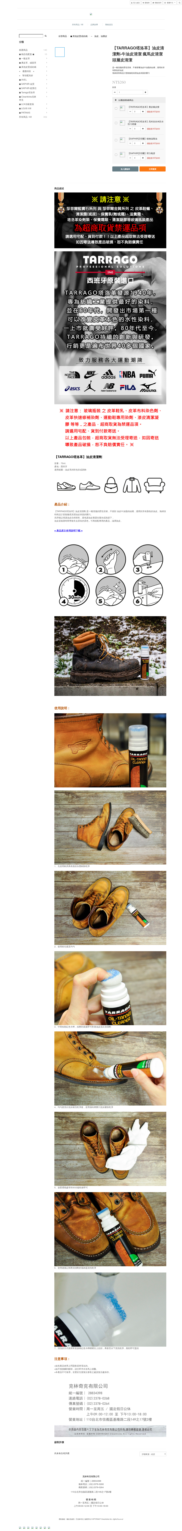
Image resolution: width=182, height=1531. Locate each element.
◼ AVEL (23, 79)
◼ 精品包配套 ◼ (26, 54)
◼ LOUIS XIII (25, 108)
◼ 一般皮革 (24, 58)
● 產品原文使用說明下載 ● (68, 530)
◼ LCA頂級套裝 (26, 104)
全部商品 (62, 36)
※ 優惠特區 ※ (26, 71)
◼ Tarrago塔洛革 (27, 92)
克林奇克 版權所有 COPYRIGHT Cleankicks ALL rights (97, 1519)
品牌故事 (94, 24)
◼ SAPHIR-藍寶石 (28, 88)
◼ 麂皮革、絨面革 (27, 62)
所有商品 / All (77, 24)
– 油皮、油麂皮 (99, 36)
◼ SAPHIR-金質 (26, 83)
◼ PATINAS (24, 112)
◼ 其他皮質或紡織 (27, 66)
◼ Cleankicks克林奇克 (27, 98)
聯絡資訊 (109, 24)
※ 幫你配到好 (26, 75)
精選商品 (23, 49)
